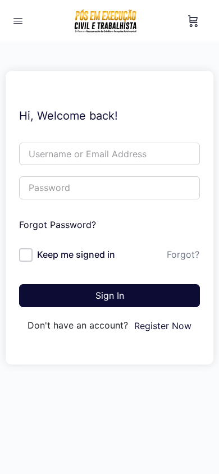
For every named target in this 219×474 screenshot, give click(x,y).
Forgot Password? (57, 224)
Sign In (109, 295)
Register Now (162, 325)
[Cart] (193, 21)
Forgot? (183, 254)
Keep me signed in (76, 254)
